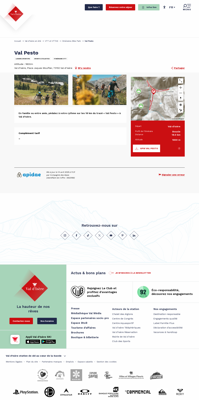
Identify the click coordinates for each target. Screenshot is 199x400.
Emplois (70, 362)
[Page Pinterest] (122, 235)
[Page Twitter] (99, 235)
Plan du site (32, 362)
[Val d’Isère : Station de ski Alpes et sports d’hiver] (13, 12)
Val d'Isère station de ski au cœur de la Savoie (33, 355)
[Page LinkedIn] (134, 235)
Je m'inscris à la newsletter (133, 273)
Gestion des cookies (107, 362)
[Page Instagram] (64, 235)
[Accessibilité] (164, 7)
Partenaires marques (52, 362)
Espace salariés (85, 362)
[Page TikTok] (88, 235)
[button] (172, 7)
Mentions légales (14, 362)
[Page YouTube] (111, 235)
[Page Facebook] (76, 235)
